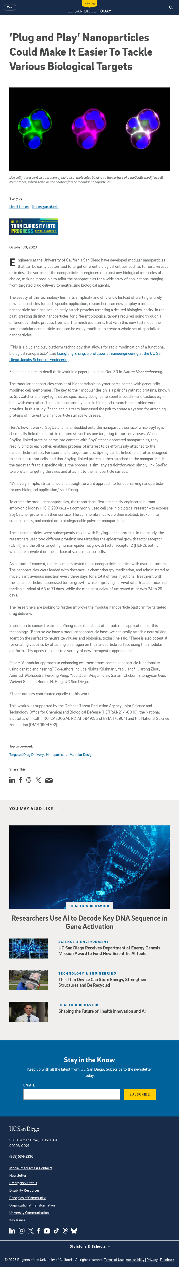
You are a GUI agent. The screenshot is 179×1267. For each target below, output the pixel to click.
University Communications (29, 1212)
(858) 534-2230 (21, 1156)
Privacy (152, 1259)
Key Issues (17, 1220)
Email (29, 1085)
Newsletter (17, 1175)
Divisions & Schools (88, 1246)
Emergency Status (23, 1182)
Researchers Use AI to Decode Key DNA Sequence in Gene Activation (89, 922)
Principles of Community (27, 1197)
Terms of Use (114, 1259)
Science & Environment (84, 942)
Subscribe (140, 1094)
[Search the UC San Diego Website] (171, 7)
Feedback (167, 1259)
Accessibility (135, 1259)
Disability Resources (24, 1190)
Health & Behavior (89, 906)
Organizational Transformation (32, 1205)
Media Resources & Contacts (30, 1168)
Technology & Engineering (88, 973)
